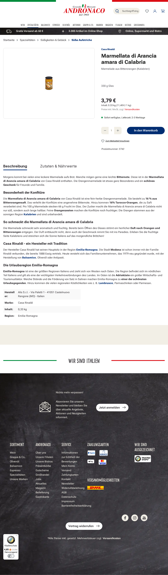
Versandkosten (132, 109)
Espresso (15, 470)
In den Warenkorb (146, 130)
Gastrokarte (42, 496)
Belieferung (42, 492)
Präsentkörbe (43, 465)
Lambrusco (106, 283)
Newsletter (68, 483)
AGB (64, 492)
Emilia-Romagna (87, 249)
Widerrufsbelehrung (73, 488)
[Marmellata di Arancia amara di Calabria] (49, 83)
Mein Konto (68, 465)
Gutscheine (42, 470)
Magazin (41, 488)
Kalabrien (30, 214)
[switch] (11, 556)
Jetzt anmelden (109, 407)
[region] (84, 31)
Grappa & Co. (17, 457)
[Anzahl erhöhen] (118, 130)
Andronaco (43, 444)
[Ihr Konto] (155, 11)
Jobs (38, 479)
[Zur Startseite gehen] (84, 10)
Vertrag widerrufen (81, 526)
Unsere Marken (19, 479)
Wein (13, 452)
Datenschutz (69, 496)
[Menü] (17, 536)
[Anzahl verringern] (105, 130)
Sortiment (17, 444)
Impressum (68, 501)
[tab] (15, 166)
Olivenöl (14, 461)
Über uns (41, 452)
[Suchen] (117, 11)
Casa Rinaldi (108, 49)
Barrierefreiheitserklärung (76, 505)
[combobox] (130, 11)
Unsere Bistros (44, 461)
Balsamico (29, 257)
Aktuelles (41, 483)
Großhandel (42, 474)
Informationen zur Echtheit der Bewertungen (71, 457)
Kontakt (66, 479)
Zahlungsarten (70, 474)
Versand (66, 470)
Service (66, 444)
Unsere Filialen (44, 457)
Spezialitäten (17, 474)
